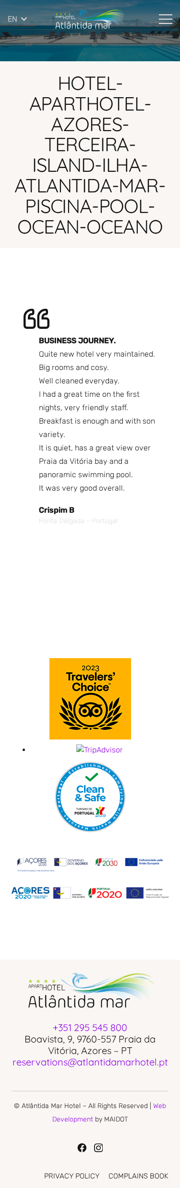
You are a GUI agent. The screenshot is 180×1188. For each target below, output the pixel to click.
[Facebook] (81, 1147)
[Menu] (166, 19)
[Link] (89, 19)
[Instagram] (98, 1148)
